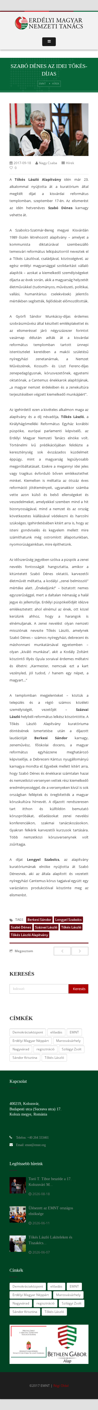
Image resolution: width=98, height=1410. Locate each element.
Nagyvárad (21, 1049)
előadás (56, 1032)
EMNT (42, 83)
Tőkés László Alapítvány (29, 935)
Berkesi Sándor (39, 919)
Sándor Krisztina (25, 1057)
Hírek (55, 83)
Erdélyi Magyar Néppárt (31, 1040)
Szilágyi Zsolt (71, 1049)
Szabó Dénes (21, 927)
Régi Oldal (61, 1385)
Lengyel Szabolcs (68, 919)
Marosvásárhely (68, 1040)
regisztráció (45, 1049)
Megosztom (24, 951)
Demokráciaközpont (28, 1032)
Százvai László (46, 927)
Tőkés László (71, 927)
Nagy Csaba (48, 163)
